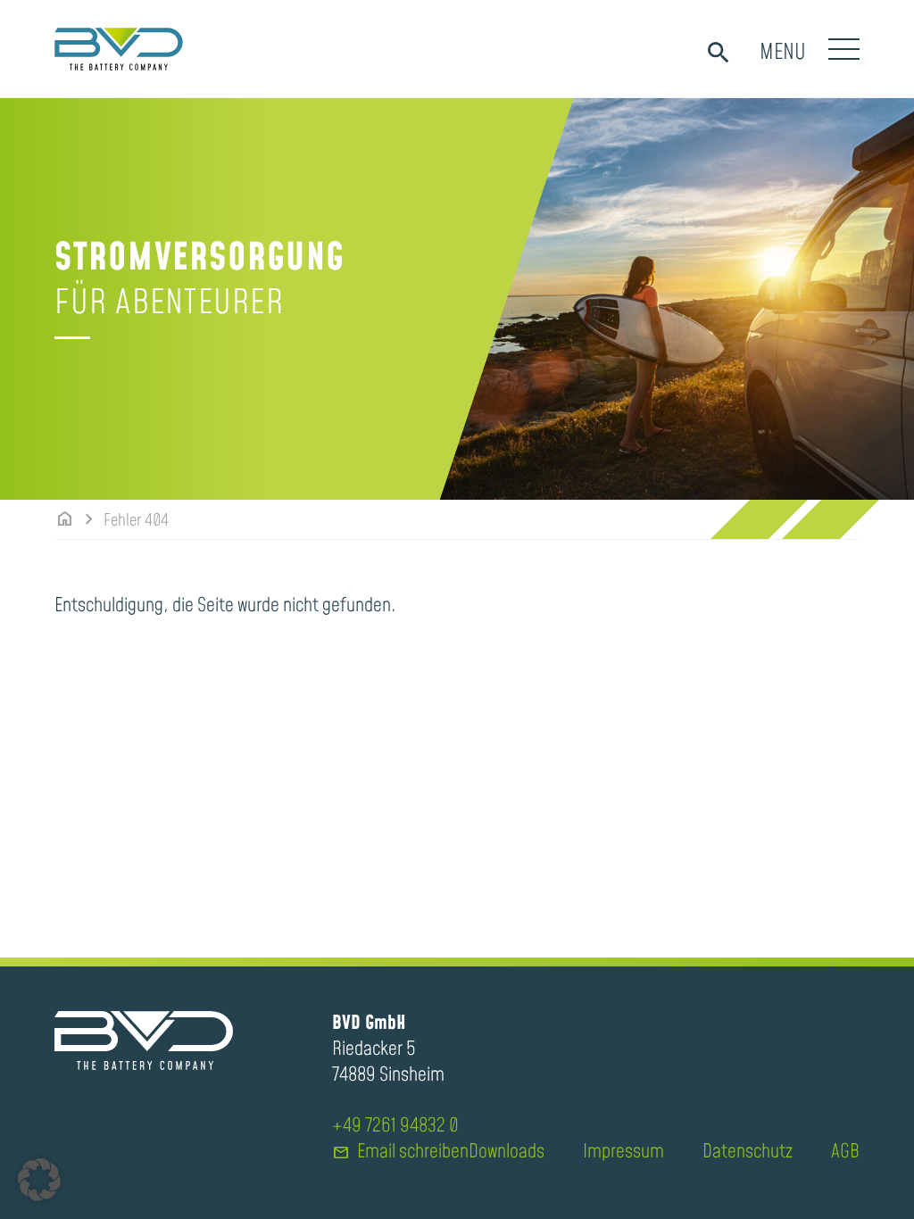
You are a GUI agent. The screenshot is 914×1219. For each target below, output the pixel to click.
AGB (845, 1152)
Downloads (506, 1152)
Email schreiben (400, 1152)
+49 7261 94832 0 (395, 1126)
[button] (39, 1179)
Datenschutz (747, 1152)
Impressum (623, 1152)
